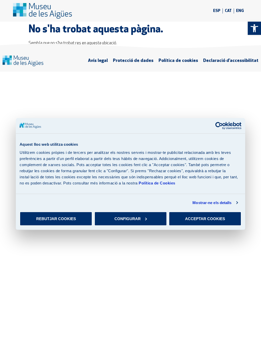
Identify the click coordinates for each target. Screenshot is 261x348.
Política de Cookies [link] (157, 183)
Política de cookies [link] (178, 60)
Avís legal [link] (98, 60)
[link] (254, 28)
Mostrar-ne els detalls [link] (211, 202)
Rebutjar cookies (56, 218)
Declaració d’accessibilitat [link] (230, 60)
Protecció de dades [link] (133, 60)
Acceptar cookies (205, 218)
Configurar (127, 218)
